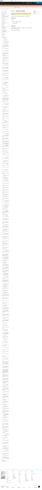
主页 (1, 4)
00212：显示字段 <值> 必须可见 (5, 167)
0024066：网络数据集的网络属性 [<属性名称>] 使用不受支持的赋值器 (5, 212)
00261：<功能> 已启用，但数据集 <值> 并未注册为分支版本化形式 (5, 252)
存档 (15, 13)
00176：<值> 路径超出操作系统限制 (5, 132)
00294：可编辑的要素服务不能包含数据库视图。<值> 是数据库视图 (5, 295)
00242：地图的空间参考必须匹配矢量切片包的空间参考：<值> (5, 220)
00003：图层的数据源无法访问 (5, 41)
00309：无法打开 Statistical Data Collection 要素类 (5, 325)
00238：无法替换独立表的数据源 (5, 202)
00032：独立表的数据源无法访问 (5, 49)
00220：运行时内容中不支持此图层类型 (5, 173)
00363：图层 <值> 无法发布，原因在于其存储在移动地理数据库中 (5, 424)
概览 (23, 2)
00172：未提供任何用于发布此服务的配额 (5, 127)
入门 (3, 4)
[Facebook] (1, 476)
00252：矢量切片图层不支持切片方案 (5, 239)
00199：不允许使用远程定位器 (5, 157)
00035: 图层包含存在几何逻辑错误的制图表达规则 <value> (5, 53)
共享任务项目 (3, 24)
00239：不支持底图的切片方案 (5, 204)
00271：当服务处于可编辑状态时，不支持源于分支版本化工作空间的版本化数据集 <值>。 (5, 274)
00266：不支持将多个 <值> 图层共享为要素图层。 (5, 262)
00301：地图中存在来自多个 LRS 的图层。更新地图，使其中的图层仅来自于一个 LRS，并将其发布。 (5, 311)
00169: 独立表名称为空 (4, 120)
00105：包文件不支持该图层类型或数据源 (5, 90)
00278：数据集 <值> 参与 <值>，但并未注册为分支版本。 (5, 284)
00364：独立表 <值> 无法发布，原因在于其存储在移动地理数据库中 (5, 427)
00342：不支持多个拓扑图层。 (5, 384)
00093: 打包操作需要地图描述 (5, 77)
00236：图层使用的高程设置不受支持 (5, 199)
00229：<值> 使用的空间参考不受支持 (5, 183)
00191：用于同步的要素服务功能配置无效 (5, 153)
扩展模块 (31, 2)
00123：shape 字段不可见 (5, 93)
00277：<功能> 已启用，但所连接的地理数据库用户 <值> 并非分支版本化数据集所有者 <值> (5, 281)
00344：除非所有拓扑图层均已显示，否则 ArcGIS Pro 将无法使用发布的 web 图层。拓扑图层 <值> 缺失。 (5, 389)
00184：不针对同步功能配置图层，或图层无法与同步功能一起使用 (5, 136)
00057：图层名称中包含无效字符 (5, 65)
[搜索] (37, 1)
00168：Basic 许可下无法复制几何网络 (5, 119)
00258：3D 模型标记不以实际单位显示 (5, 245)
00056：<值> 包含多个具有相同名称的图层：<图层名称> (5, 63)
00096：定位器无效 (4, 81)
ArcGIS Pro (2, 2)
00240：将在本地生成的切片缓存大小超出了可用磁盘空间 (5, 206)
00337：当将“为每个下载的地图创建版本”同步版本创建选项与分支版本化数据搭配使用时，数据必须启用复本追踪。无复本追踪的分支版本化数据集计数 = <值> (5, 371)
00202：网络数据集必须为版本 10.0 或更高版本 (5, 161)
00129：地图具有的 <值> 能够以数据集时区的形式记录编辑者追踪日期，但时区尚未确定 (5, 99)
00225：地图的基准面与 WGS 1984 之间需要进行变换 (5, 178)
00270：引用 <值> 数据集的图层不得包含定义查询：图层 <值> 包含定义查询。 (5, 271)
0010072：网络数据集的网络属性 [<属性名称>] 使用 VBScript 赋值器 (5, 83)
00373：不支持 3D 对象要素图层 (5, 440)
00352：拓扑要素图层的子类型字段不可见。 (5, 407)
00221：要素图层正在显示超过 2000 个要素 (5, 175)
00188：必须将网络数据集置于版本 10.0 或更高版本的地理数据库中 (5, 146)
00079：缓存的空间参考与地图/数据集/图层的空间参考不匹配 (5, 71)
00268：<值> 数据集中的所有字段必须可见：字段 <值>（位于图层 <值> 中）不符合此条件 (5, 265)
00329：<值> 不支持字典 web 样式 (5, 354)
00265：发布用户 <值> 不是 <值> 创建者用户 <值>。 (5, 260)
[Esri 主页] (1, 0)
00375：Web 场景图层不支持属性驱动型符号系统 (5, 446)
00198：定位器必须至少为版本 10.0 (5, 155)
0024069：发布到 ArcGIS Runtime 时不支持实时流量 (5, 214)
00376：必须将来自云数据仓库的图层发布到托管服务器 (5, 448)
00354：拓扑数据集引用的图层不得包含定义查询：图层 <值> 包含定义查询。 (5, 412)
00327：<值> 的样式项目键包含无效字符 (5, 349)
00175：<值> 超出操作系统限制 (5, 129)
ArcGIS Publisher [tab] (4, 19)
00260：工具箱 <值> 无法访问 (5, 249)
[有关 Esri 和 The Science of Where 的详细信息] (3, 474)
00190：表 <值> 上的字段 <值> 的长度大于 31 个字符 (5, 151)
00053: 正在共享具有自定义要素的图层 (5, 61)
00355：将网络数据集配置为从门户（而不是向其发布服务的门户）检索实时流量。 (5, 415)
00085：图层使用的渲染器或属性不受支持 (5, 73)
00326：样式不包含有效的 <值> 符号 (5, 347)
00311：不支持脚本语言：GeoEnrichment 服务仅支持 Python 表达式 (5, 330)
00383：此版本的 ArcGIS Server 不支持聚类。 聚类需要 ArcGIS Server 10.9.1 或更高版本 (5, 458)
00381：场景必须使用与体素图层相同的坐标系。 (5, 454)
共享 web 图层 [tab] (3, 13)
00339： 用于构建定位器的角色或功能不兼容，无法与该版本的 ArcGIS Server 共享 (5, 379)
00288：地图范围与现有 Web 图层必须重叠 (5, 290)
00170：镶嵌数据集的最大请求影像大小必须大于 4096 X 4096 (5, 123)
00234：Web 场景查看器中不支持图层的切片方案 (5, 194)
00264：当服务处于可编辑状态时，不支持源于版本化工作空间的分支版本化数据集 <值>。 (5, 258)
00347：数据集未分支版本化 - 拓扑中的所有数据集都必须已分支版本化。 (5, 397)
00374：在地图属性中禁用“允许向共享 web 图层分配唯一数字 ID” (5, 443)
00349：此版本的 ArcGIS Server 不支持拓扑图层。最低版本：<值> (5, 402)
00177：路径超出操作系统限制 (5, 133)
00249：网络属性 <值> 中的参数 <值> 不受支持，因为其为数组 (5, 234)
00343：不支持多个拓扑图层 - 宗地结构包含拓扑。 (5, 386)
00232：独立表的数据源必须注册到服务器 (5, 190)
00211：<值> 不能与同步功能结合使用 (5, 165)
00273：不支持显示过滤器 (5, 276)
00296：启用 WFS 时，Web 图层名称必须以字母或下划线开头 (5, 298)
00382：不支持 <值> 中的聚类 (5, 455)
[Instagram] (3, 478)
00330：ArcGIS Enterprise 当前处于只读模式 (5, 356)
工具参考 (8, 4)
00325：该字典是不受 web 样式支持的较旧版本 (5, 345)
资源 (28, 2)
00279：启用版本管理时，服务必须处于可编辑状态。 (5, 286)
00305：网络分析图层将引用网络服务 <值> (5, 318)
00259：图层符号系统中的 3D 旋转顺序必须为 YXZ (5, 248)
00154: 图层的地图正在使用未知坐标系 (5, 111)
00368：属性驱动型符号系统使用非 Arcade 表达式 (5, 435)
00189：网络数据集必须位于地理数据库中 (5, 149)
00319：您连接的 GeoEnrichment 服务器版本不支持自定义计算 (5, 336)
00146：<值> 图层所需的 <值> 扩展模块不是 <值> (5, 107)
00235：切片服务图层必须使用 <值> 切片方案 (5, 196)
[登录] (41, 1)
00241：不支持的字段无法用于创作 (5, 217)
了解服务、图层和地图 (4, 12)
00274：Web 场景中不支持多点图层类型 (5, 278)
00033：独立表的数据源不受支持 (5, 51)
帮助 (5, 4)
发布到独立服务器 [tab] (4, 31)
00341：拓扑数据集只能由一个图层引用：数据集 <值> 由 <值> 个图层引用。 (5, 382)
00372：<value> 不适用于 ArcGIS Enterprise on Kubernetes (5, 438)
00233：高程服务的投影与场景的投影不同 (5, 192)
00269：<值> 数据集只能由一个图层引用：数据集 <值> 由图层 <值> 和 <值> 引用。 (5, 268)
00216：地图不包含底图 (4, 169)
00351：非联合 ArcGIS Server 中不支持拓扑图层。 (5, 404)
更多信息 (34, 13)
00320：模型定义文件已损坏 (5, 338)
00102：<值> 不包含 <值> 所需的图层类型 (5, 88)
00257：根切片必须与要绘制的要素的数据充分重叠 (5, 243)
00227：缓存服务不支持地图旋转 (5, 181)
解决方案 (34, 12)
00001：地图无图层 (4, 38)
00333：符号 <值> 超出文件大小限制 (5, 359)
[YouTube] (4, 478)
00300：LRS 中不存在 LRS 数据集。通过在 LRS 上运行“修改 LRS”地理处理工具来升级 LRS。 (5, 308)
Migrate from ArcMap (17, 4)
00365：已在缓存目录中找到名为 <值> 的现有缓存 (5, 430)
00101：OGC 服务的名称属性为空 (5, 86)
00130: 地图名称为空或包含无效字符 (5, 101)
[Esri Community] (1, 478)
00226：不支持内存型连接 (5, 179)
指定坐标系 (15, 30)
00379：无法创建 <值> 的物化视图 (5, 451)
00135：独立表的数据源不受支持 (5, 105)
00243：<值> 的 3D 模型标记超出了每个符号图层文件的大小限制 (5, 223)
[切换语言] (39, 1)
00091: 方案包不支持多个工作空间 (5, 76)
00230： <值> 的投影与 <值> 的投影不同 (5, 185)
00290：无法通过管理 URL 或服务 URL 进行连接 (5, 293)
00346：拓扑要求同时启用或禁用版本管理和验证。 (5, 394)
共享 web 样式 (3, 20)
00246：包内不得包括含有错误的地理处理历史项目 (5, 229)
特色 (25, 2)
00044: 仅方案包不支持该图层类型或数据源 (5, 55)
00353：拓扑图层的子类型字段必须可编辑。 (5, 409)
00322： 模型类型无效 (4, 341)
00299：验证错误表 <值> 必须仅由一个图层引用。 (5, 305)
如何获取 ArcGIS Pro (39, 2)
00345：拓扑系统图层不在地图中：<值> (5, 392)
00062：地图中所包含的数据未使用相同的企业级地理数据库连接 (5, 68)
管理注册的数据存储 (4, 34)
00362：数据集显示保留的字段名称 (5, 421)
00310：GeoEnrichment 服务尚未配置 (5, 327)
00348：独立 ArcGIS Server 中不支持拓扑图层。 (5, 399)
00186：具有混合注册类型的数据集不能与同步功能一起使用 (5, 141)
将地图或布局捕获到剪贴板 (4, 30)
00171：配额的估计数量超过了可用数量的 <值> (5, 125)
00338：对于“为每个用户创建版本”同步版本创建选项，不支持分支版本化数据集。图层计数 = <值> (5, 375)
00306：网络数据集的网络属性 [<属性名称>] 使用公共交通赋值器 (5, 321)
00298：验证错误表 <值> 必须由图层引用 (5, 303)
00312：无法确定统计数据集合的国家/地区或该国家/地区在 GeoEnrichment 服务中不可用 (5, 333)
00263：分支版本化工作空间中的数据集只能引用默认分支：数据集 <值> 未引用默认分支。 (5, 255)
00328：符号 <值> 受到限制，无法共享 (5, 352)
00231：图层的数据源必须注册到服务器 (5, 188)
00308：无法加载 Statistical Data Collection (5, 323)
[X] (3, 476)
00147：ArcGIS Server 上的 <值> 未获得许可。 (5, 109)
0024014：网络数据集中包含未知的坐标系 (5, 208)
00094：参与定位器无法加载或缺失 (5, 79)
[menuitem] (9, 473)
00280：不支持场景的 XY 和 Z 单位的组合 (5, 288)
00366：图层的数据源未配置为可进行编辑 (5, 432)
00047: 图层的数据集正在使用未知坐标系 (5, 59)
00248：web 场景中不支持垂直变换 (5, 231)
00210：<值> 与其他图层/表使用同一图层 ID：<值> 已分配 (5, 163)
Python (11, 4)
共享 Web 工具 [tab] (3, 23)
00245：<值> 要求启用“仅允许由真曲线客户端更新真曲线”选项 (5, 227)
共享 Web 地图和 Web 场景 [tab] (5, 16)
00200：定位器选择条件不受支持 (5, 159)
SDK (13, 4)
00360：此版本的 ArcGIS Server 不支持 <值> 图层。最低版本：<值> (5, 418)
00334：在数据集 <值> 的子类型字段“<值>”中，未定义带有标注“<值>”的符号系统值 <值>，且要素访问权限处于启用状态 (5, 363)
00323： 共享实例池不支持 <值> (5, 343)
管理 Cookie (29, 487)
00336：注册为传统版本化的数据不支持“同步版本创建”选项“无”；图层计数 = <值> (5, 367)
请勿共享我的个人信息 (36, 487)
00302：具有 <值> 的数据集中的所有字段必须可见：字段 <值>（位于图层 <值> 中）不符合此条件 (5, 315)
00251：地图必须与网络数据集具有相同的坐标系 (5, 237)
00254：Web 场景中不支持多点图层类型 (5, 241)
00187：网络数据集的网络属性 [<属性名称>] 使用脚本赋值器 (5, 143)
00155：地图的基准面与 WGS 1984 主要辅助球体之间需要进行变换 (5, 114)
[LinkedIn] (4, 476)
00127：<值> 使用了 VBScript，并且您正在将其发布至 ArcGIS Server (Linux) (5, 96)
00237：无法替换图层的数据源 (5, 200)
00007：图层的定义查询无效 (5, 42)
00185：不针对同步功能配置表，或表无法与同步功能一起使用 (5, 139)
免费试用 (34, 2)
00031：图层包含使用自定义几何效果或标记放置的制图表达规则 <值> (5, 46)
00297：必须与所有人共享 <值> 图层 (5, 301)
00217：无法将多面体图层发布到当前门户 (5, 171)
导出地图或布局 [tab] (4, 27)
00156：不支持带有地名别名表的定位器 (5, 116)
